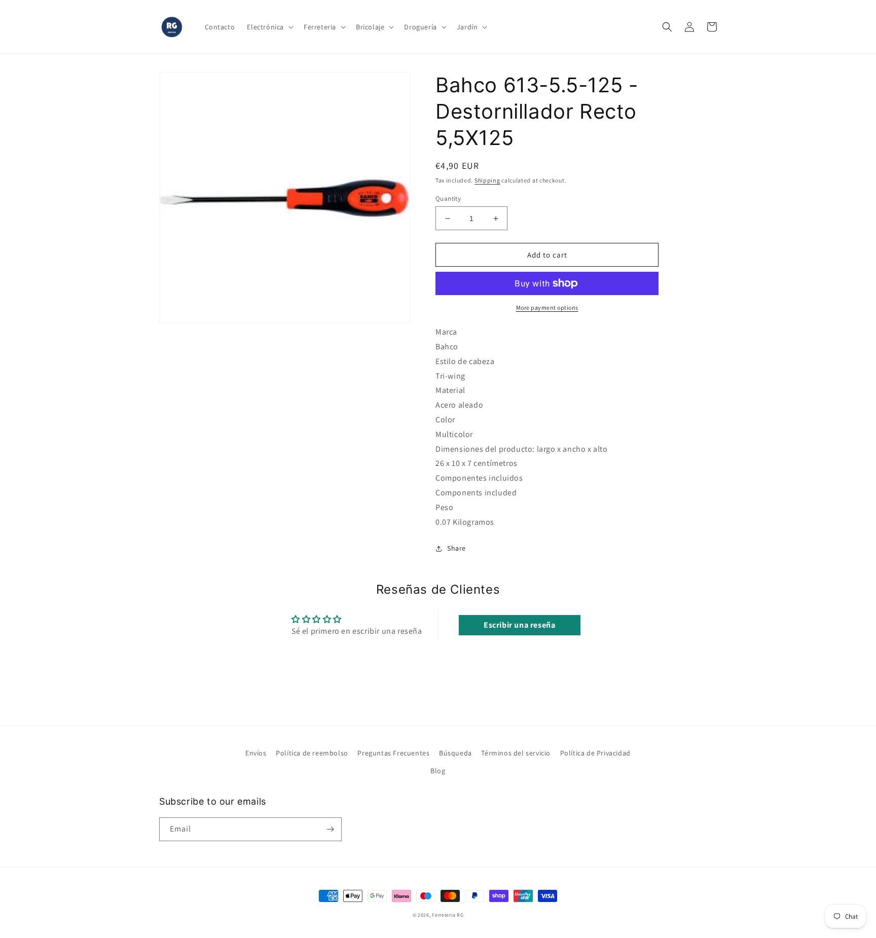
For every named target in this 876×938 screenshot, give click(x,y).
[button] (269, 27)
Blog (437, 770)
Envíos (256, 752)
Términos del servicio (516, 752)
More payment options (547, 307)
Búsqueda (455, 752)
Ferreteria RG (447, 915)
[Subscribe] (330, 829)
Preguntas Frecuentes (393, 752)
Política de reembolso (312, 752)
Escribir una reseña (519, 625)
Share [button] (456, 548)
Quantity (448, 198)
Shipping (487, 180)
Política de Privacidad (595, 752)
